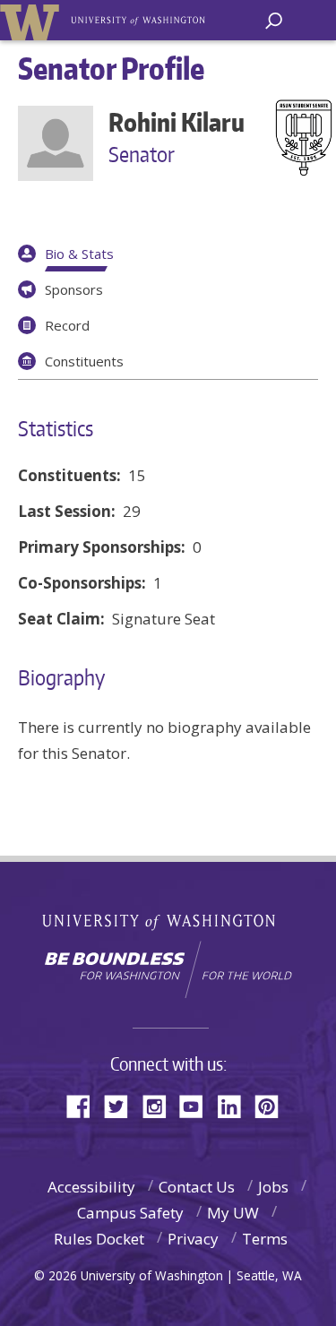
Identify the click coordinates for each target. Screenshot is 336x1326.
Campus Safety (130, 1212)
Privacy (193, 1238)
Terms (265, 1238)
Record (67, 325)
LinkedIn (235, 1105)
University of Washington (168, 920)
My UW (233, 1212)
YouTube (198, 1105)
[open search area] (274, 21)
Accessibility (91, 1186)
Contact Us (197, 1186)
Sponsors (74, 289)
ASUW (32, 20)
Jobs (273, 1186)
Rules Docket (99, 1238)
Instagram (160, 1105)
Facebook (85, 1105)
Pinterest (273, 1105)
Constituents (84, 361)
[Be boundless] (168, 969)
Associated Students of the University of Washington (139, 19)
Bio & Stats (79, 254)
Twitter (123, 1105)
